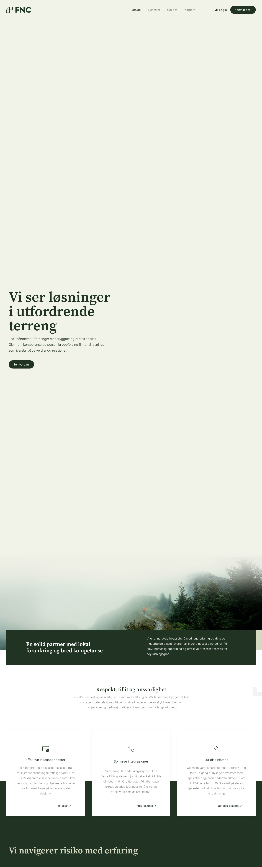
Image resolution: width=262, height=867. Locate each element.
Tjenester (154, 10)
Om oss (172, 10)
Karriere (189, 10)
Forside (136, 10)
